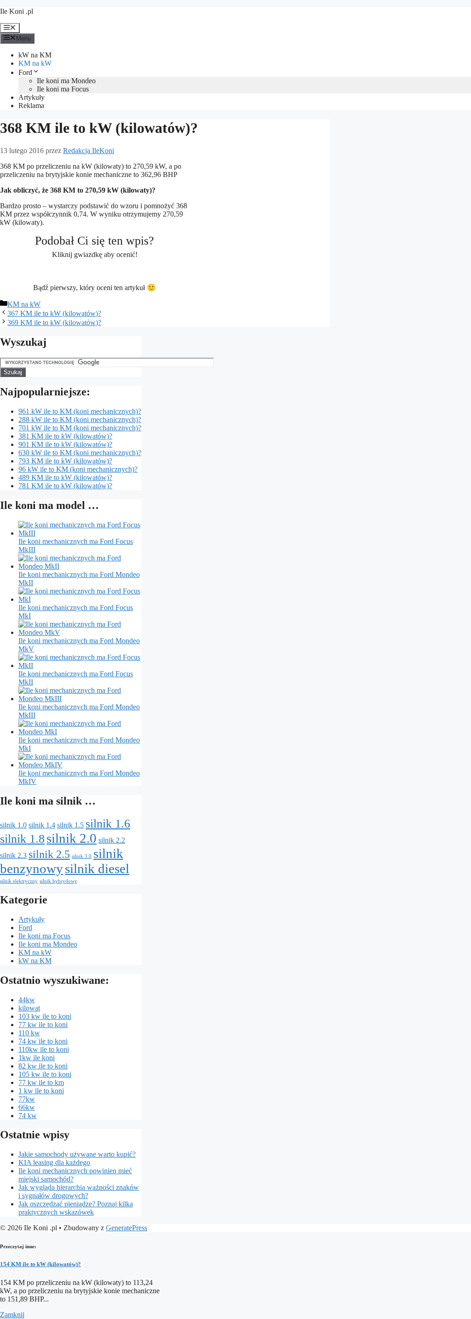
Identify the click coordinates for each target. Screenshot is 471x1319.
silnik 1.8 (22, 838)
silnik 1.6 (108, 823)
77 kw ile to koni (43, 1024)
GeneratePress (126, 1228)
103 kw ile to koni (44, 1016)
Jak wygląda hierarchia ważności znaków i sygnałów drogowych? (78, 1191)
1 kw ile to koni (41, 1091)
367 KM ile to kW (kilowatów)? (54, 313)
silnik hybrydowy (58, 881)
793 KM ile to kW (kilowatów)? (65, 461)
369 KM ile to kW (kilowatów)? (54, 322)
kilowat (29, 1008)
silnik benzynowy (61, 861)
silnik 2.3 (13, 855)
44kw (26, 1000)
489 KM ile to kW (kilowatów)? (65, 477)
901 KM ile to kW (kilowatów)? (65, 444)
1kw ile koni (36, 1058)
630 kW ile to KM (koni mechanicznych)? (79, 453)
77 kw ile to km (41, 1082)
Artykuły (31, 97)
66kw (26, 1107)
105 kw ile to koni (44, 1074)
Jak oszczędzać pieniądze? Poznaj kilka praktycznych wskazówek (75, 1208)
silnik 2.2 (111, 840)
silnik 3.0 (82, 856)
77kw (26, 1099)
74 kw (27, 1115)
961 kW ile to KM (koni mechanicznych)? (79, 411)
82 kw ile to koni (43, 1066)
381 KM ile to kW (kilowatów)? (65, 436)
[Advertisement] (261, 222)
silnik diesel (97, 868)
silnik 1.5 (70, 825)
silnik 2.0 (71, 838)
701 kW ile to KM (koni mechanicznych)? (79, 428)
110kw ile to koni (43, 1049)
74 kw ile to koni (43, 1041)
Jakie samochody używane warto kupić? (77, 1154)
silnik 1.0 (13, 825)
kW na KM (35, 55)
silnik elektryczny (19, 881)
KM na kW (35, 63)
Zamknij (12, 1315)
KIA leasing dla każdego (54, 1162)
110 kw (29, 1033)
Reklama (31, 105)
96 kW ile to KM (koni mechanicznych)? (78, 469)
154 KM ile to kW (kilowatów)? (40, 1264)
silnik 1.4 (42, 825)
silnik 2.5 (49, 854)
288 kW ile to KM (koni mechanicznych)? (79, 419)
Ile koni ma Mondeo (66, 81)
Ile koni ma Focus (63, 89)
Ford (25, 72)
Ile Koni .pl (16, 11)
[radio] (62, 271)
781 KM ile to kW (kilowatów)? (65, 486)
